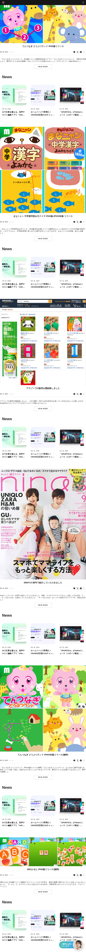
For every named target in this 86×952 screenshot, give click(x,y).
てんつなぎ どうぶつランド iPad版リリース (43, 46)
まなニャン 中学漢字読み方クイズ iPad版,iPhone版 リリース (43, 216)
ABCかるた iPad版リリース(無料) (43, 869)
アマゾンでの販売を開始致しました (43, 388)
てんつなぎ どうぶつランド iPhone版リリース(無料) (43, 755)
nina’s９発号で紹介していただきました (43, 582)
